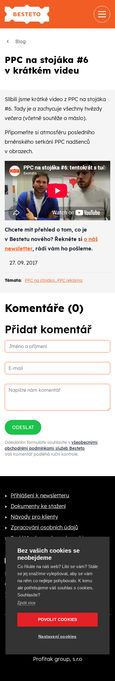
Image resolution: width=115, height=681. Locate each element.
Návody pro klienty (34, 516)
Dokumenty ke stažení (38, 506)
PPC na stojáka (40, 280)
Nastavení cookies (57, 636)
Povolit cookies (57, 619)
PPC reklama (70, 280)
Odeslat (23, 427)
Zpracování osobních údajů (44, 527)
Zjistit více (26, 603)
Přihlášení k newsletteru (40, 495)
